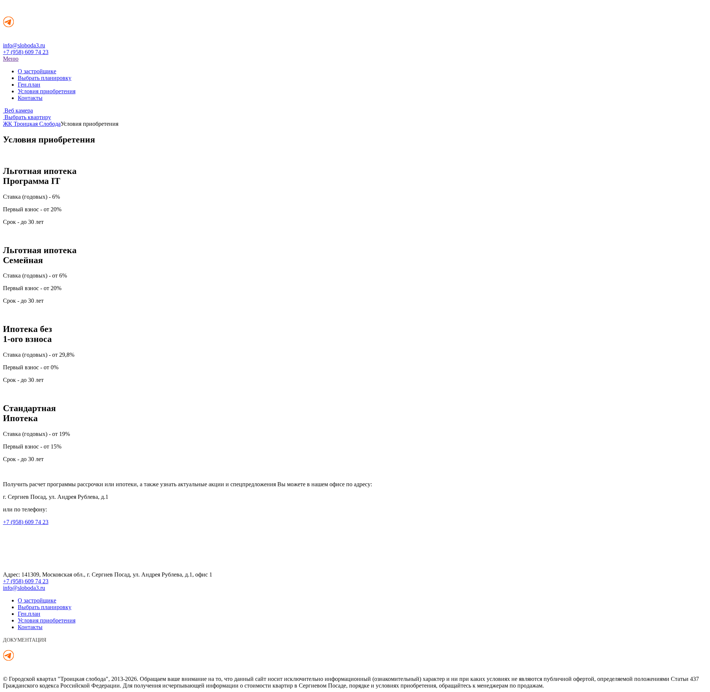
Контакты (30, 98)
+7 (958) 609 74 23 (25, 52)
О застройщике (37, 71)
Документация (24, 640)
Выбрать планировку (44, 78)
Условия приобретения (46, 91)
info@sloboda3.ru (24, 45)
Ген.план (29, 84)
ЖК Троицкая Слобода (32, 124)
